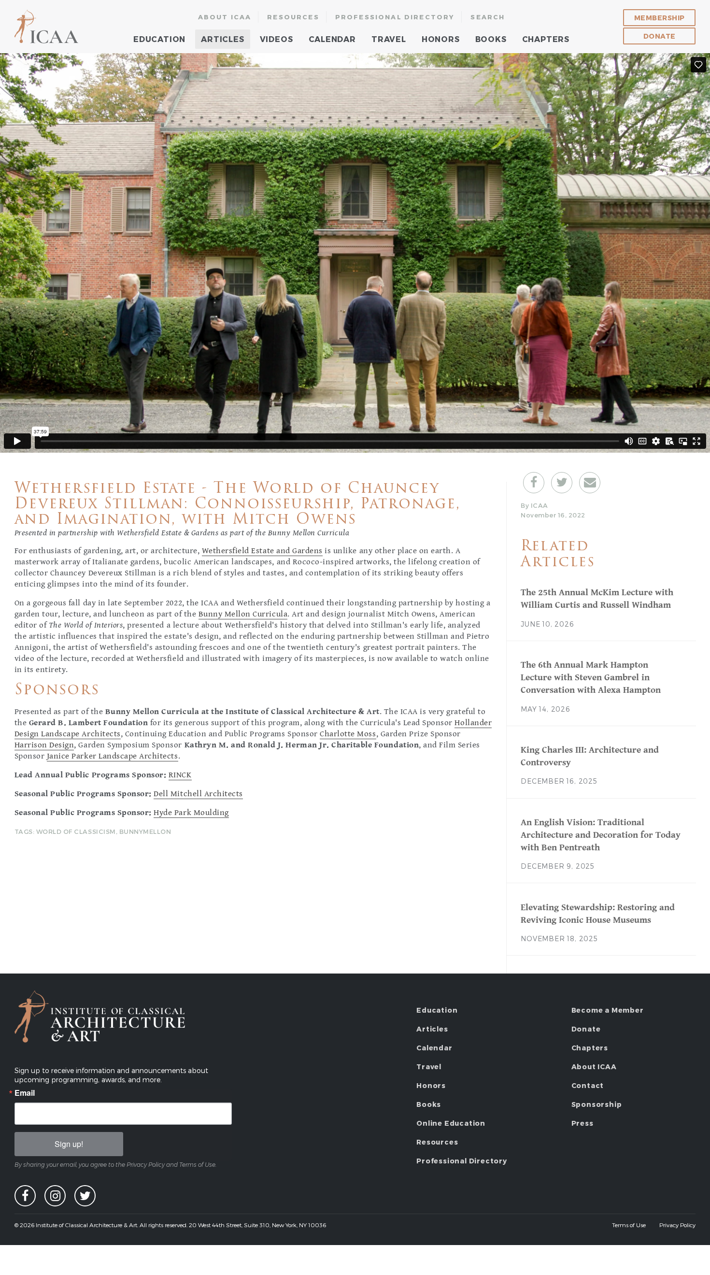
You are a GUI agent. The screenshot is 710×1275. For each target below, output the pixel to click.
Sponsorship (596, 1104)
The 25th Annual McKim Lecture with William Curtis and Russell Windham (597, 598)
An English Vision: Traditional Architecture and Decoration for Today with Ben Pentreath (601, 835)
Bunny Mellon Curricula (243, 614)
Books (491, 38)
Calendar (332, 38)
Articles (222, 38)
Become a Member (607, 1010)
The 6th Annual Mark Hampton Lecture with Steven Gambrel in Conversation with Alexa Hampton (591, 677)
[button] (533, 482)
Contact (587, 1085)
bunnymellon (145, 831)
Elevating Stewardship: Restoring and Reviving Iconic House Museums (598, 913)
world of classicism (76, 831)
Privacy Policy (677, 1224)
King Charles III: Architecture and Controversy (590, 756)
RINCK (180, 775)
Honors (441, 38)
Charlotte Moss (348, 734)
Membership (659, 18)
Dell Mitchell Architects (198, 794)
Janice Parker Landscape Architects (112, 756)
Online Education (450, 1123)
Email (24, 1093)
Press (582, 1123)
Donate (659, 36)
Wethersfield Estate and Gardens (262, 551)
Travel (388, 38)
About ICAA (225, 17)
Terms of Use (629, 1224)
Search (487, 17)
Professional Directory (395, 17)
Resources (293, 17)
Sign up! (69, 1143)
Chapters (545, 38)
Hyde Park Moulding (191, 812)
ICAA (47, 26)
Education (159, 38)
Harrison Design (44, 745)
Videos (276, 38)
